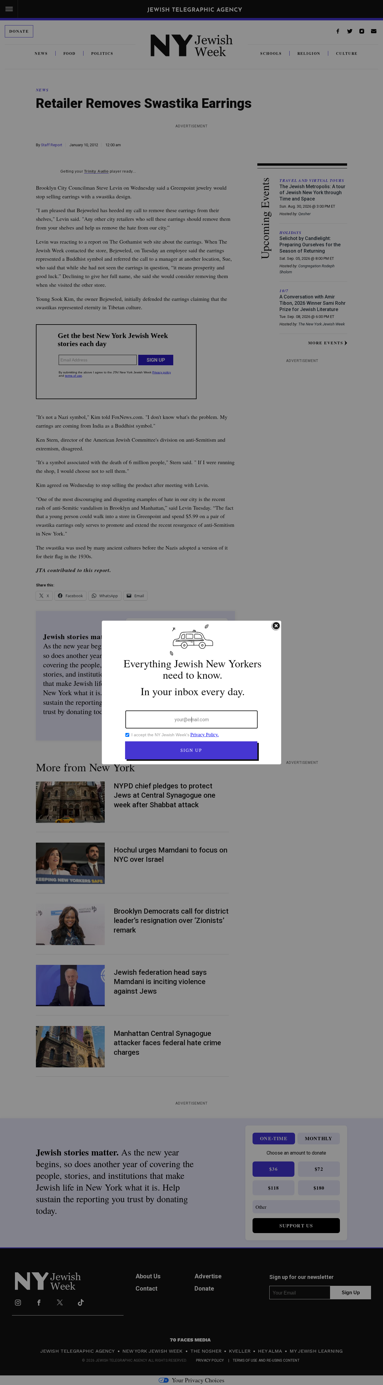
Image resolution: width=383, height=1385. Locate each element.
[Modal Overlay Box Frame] (191, 692)
